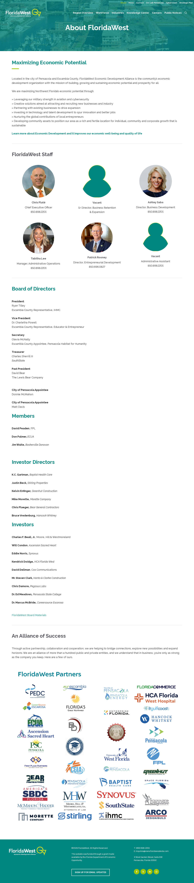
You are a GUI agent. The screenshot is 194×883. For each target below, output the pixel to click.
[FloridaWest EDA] (23, 12)
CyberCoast (171, 3)
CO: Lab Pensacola (155, 3)
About (123, 3)
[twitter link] (143, 871)
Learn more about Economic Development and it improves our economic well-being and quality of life (77, 133)
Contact (140, 3)
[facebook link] (136, 871)
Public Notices (173, 12)
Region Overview (83, 12)
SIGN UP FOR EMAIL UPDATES (90, 872)
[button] (185, 13)
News (131, 3)
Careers (157, 12)
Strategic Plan (186, 3)
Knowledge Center (138, 12)
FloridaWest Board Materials (29, 615)
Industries (118, 12)
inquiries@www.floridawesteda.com (152, 851)
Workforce (102, 12)
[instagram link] (156, 871)
